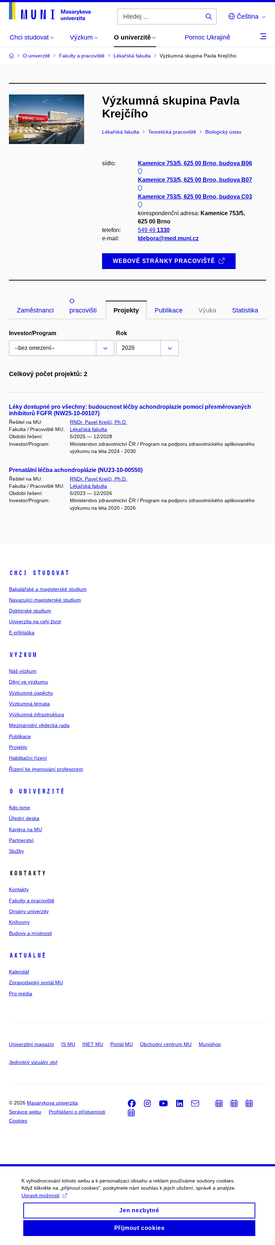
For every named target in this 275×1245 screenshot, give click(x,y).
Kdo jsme (19, 807)
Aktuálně (27, 955)
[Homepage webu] (50, 11)
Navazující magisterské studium (45, 600)
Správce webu (25, 1112)
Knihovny (19, 922)
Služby (16, 851)
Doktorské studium (30, 611)
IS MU (68, 1044)
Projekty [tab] (126, 310)
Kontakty (19, 889)
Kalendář (19, 972)
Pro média (20, 993)
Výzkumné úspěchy (31, 693)
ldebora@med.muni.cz (168, 238)
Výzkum (23, 655)
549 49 (154, 230)
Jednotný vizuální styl (33, 1062)
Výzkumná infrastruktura (36, 714)
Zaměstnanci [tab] (35, 310)
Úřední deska (24, 818)
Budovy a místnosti (30, 933)
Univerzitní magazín (31, 1044)
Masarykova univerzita (52, 1103)
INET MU (92, 1044)
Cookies (18, 1121)
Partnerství (21, 840)
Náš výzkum (23, 671)
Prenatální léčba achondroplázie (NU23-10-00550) (76, 470)
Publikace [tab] (169, 310)
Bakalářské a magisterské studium (48, 589)
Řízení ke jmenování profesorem (46, 769)
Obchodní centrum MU (166, 1044)
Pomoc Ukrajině (207, 37)
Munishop (210, 1044)
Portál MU (121, 1044)
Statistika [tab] (245, 310)
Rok (121, 333)
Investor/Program (32, 333)
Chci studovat (39, 573)
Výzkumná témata (29, 704)
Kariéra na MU (25, 829)
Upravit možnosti (40, 1195)
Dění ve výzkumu (28, 682)
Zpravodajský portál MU (36, 982)
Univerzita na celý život (35, 621)
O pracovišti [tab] (83, 305)
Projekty (18, 747)
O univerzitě (37, 791)
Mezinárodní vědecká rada (39, 725)
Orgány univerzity (29, 911)
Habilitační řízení (28, 758)
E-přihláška (21, 632)
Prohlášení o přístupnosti (77, 1112)
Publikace (20, 736)
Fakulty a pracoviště (31, 900)
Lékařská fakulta (88, 429)
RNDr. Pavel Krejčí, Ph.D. (98, 422)
